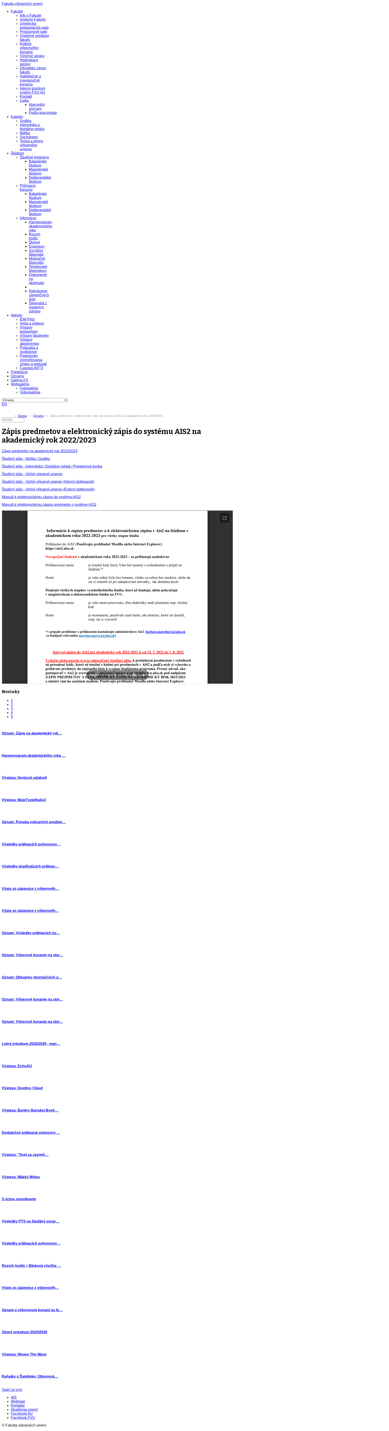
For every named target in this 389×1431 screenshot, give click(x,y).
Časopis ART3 (31, 368)
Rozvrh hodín (34, 236)
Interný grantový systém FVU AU (32, 90)
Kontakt (26, 96)
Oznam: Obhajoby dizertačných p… (32, 977)
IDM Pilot (27, 319)
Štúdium (17, 153)
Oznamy (17, 376)
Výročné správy (32, 56)
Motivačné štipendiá (37, 260)
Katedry (17, 117)
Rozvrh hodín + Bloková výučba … (31, 1266)
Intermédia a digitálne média (32, 127)
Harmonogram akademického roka (40, 226)
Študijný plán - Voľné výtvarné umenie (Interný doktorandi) (48, 482)
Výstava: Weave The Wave (24, 1354)
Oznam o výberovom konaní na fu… (32, 1310)
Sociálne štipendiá (36, 252)
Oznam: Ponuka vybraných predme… (34, 822)
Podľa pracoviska (43, 113)
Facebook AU (22, 1413)
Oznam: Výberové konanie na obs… (32, 955)
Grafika (25, 121)
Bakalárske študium (38, 163)
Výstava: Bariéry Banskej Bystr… (30, 1110)
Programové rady (33, 32)
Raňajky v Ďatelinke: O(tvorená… (30, 1376)
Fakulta (17, 11)
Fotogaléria (29, 388)
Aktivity (16, 315)
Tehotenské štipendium (38, 269)
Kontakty (18, 1405)
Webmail (18, 1401)
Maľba (25, 133)
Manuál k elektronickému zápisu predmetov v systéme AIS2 (49, 504)
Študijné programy (34, 157)
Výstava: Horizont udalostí (24, 778)
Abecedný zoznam (37, 107)
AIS (14, 1397)
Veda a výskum (32, 323)
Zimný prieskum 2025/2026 (24, 1332)
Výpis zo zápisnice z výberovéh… (30, 889)
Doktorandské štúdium (40, 179)
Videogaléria (30, 392)
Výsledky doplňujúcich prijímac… (30, 866)
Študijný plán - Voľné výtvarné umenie (32, 474)
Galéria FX (19, 380)
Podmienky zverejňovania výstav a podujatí (33, 360)
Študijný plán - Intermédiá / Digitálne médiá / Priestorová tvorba (52, 466)
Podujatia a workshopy (29, 350)
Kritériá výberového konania (29, 48)
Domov (22, 416)
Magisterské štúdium (38, 171)
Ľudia (24, 100)
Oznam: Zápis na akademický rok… (32, 733)
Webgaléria (20, 384)
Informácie (28, 218)
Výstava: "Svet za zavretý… (25, 1155)
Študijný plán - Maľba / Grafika (26, 459)
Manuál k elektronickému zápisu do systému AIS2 (41, 497)
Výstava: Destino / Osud (22, 1088)
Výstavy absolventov (29, 342)
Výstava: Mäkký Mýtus (21, 1177)
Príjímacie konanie (28, 188)
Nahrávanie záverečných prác (39, 295)
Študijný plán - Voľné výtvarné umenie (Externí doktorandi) (48, 489)
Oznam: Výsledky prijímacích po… (31, 933)
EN (4, 404)
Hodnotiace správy (29, 62)
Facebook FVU (23, 1418)
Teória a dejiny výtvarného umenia (31, 145)
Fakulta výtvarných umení (22, 4)
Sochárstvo (29, 137)
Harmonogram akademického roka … (34, 755)
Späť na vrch (12, 1390)
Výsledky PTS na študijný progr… (30, 1221)
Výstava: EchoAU (17, 1066)
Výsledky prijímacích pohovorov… (31, 844)
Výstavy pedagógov (29, 329)
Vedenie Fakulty (33, 19)
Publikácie (19, 372)
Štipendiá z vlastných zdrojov (38, 307)
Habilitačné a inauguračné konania (30, 80)
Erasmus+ (37, 246)
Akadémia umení (24, 1409)
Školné (34, 242)
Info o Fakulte (30, 15)
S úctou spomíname (19, 1199)
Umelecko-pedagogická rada (34, 25)
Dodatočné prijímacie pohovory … (31, 1133)
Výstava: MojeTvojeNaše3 (24, 800)
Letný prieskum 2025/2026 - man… (31, 1044)
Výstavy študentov (34, 335)
